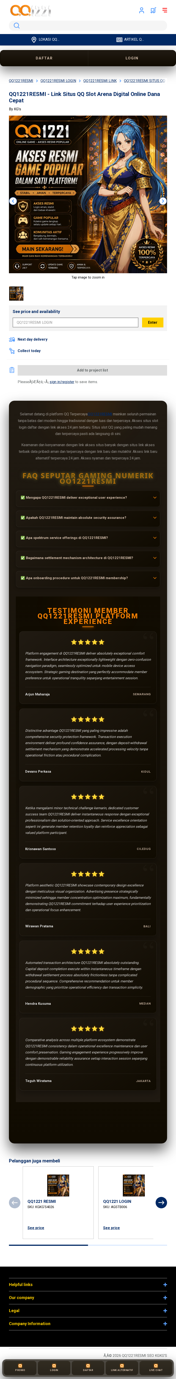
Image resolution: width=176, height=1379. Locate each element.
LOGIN (132, 58)
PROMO (20, 1370)
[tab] (48, 1245)
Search (16, 26)
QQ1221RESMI (100, 414)
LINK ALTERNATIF (122, 1370)
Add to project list (92, 370)
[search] (88, 26)
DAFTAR (44, 58)
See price (36, 1228)
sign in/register (62, 382)
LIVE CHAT (156, 1370)
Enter (152, 322)
